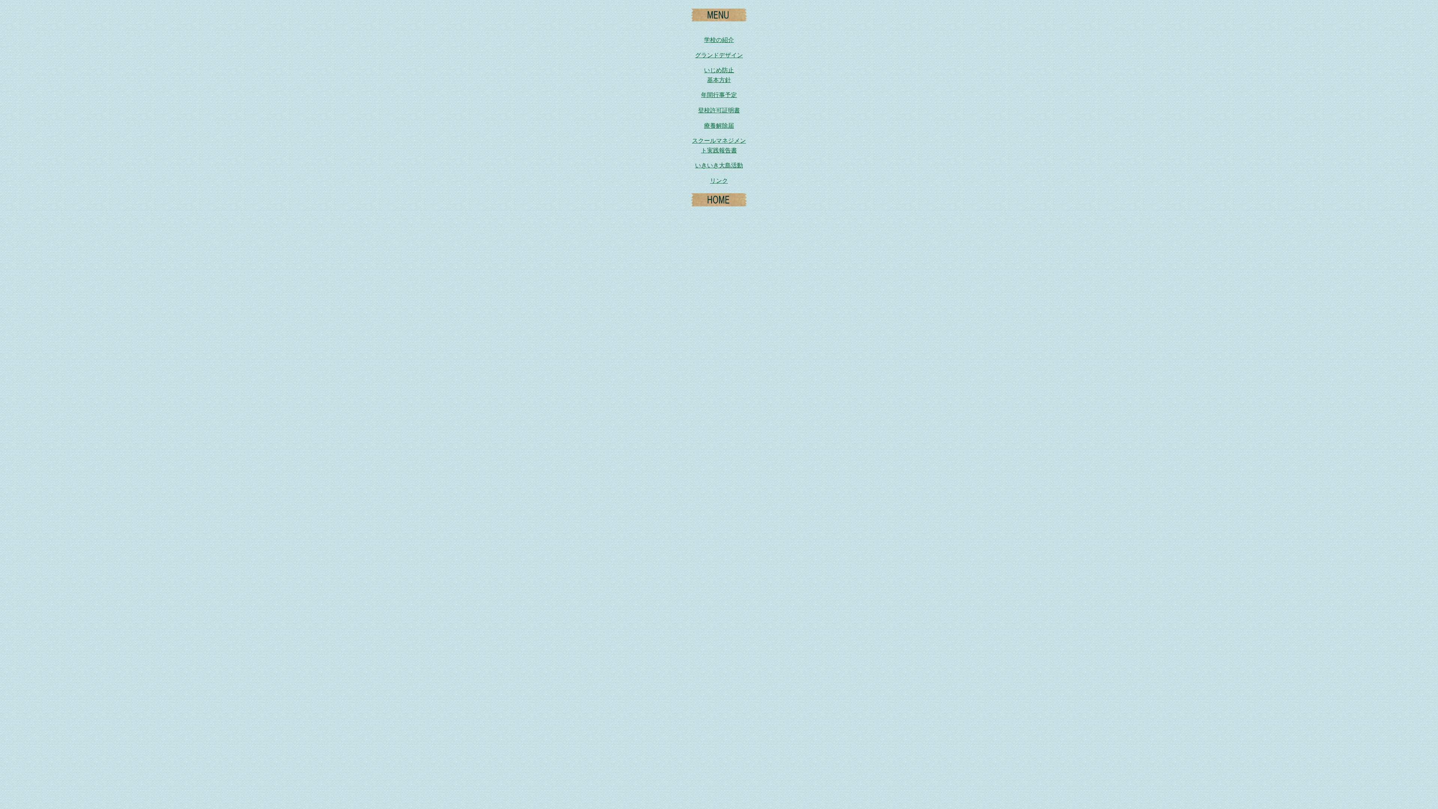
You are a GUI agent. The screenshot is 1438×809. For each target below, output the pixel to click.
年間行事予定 (719, 95)
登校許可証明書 (719, 110)
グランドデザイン (719, 55)
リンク (719, 181)
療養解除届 (719, 125)
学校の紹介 (719, 40)
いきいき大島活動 (719, 165)
